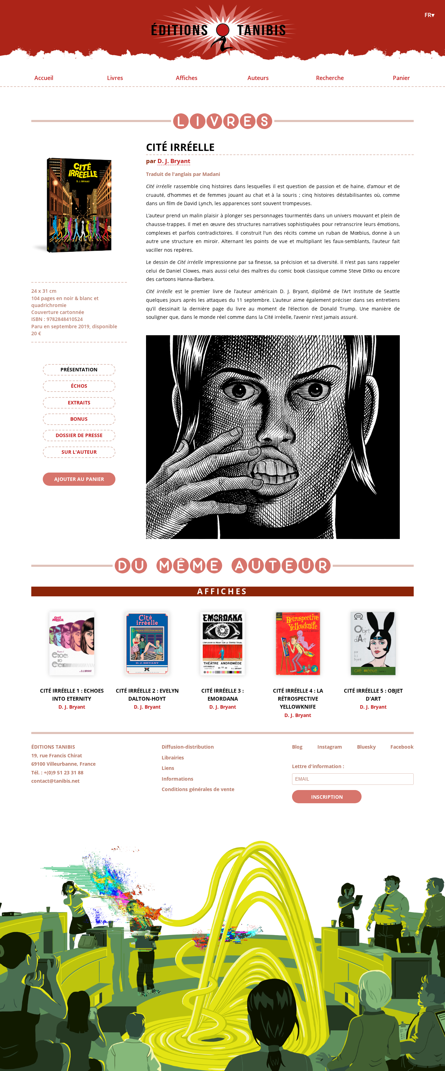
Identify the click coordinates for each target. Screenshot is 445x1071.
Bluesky (366, 746)
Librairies (173, 757)
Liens (168, 768)
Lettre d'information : (318, 766)
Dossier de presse (79, 435)
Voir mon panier (79, 492)
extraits (79, 402)
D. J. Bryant (173, 160)
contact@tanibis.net (55, 781)
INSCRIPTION (327, 797)
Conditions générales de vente (198, 789)
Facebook (402, 746)
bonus (79, 419)
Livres (115, 78)
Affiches (186, 78)
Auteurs (258, 78)
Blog (297, 746)
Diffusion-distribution (188, 746)
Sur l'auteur (79, 452)
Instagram (329, 746)
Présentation (78, 369)
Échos (79, 385)
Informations (177, 778)
